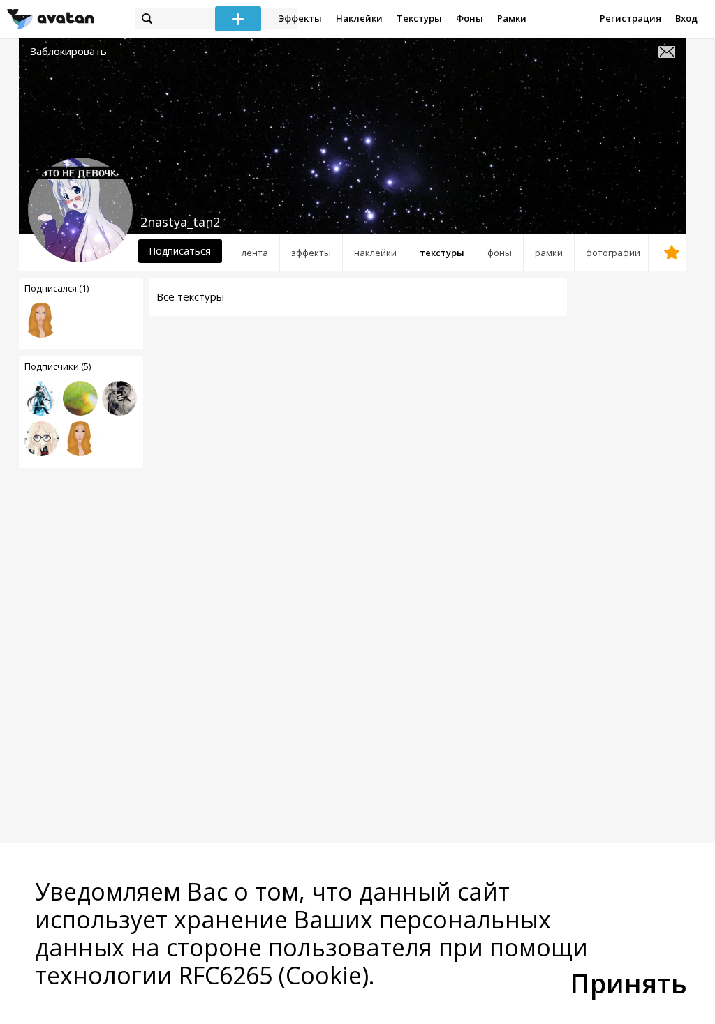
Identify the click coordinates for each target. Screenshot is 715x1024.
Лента (255, 252)
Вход (686, 18)
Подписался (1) (56, 288)
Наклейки (359, 18)
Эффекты (300, 18)
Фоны (469, 18)
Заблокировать (68, 51)
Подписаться (180, 250)
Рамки (511, 18)
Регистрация (630, 18)
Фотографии (613, 252)
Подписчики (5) (57, 366)
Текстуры (419, 18)
